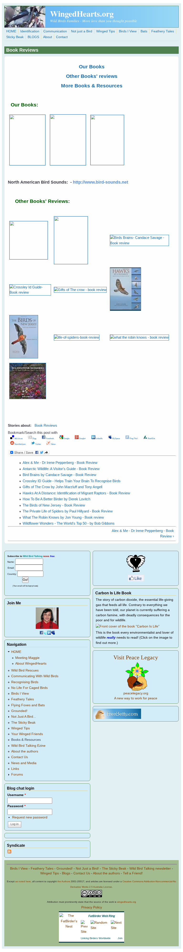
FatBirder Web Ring (101, 916)
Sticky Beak (15, 37)
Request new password (29, 817)
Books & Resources (26, 740)
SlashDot (151, 438)
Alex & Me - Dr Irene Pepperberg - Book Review (60, 463)
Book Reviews (46, 425)
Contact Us (19, 757)
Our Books (92, 66)
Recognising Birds (24, 682)
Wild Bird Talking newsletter (150, 868)
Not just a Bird (81, 31)
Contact (62, 37)
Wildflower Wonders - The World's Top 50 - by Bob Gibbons (69, 523)
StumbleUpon (19, 444)
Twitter (38, 444)
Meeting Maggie (27, 658)
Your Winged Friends (27, 734)
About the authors (24, 751)
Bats (144, 31)
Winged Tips (105, 31)
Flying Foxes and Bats (28, 705)
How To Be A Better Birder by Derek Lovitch (56, 499)
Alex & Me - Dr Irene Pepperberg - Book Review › (143, 533)
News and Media (23, 763)
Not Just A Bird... (23, 716)
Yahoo (53, 444)
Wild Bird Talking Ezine (28, 745)
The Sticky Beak (23, 722)
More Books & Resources (91, 85)
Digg (34, 438)
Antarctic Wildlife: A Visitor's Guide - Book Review (61, 469)
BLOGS (33, 37)
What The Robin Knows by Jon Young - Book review (63, 517)
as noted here (23, 881)
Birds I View (128, 31)
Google (66, 438)
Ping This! (133, 438)
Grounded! (19, 711)
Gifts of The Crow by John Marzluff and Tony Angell (62, 487)
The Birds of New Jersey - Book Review (54, 505)
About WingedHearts (30, 663)
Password (16, 806)
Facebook (50, 438)
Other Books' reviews (91, 76)
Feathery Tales (162, 31)
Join (120, 938)
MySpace (116, 438)
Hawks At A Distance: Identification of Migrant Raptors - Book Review (76, 493)
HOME (11, 31)
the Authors (63, 881)
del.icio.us (18, 438)
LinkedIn (98, 438)
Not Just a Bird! (87, 868)
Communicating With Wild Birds (34, 676)
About (47, 37)
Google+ (82, 438)
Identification (29, 31)
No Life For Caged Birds (29, 688)
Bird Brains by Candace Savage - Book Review (59, 475)
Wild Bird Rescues (25, 670)
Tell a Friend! (133, 873)
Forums (17, 774)
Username (16, 795)
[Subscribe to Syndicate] (9, 852)
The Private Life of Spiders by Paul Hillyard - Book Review (68, 511)
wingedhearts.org (126, 902)
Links (15, 769)
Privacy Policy (91, 907)
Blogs (66, 873)
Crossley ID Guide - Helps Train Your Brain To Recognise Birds (72, 481)
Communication (55, 31)
